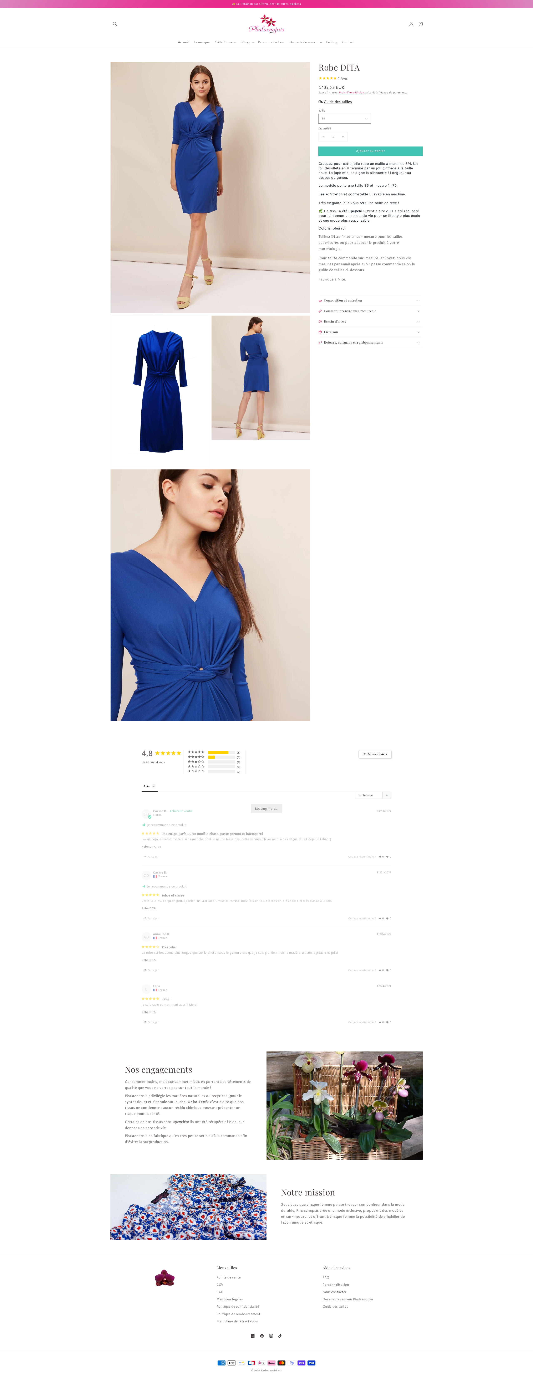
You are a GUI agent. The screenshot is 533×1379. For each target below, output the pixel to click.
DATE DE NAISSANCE (182, 716)
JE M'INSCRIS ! (214, 737)
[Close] (366, 637)
